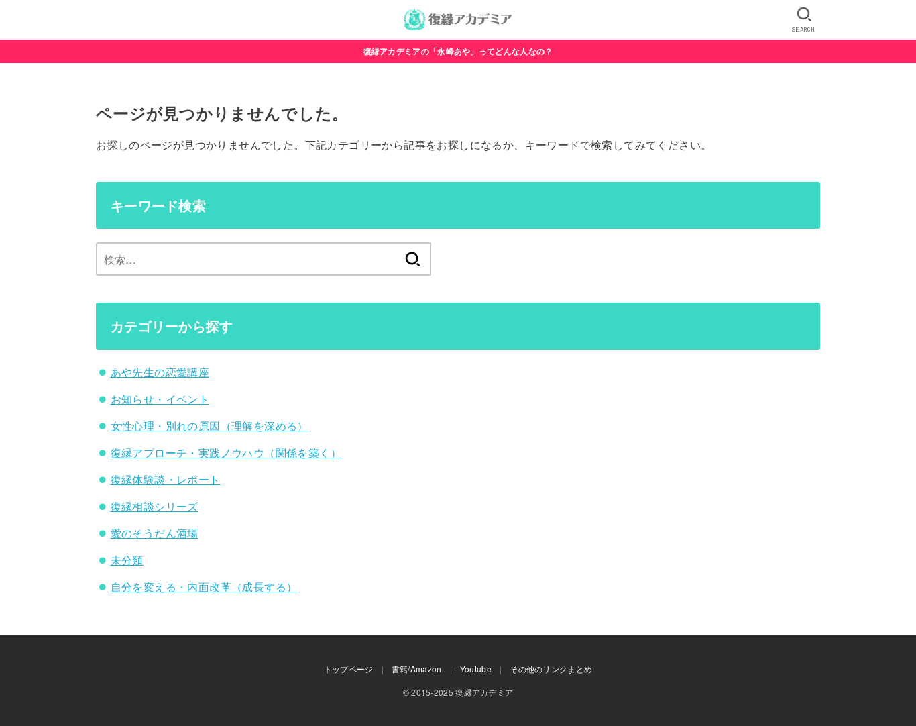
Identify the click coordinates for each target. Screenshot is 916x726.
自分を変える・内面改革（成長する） (204, 586)
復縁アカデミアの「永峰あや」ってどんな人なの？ (458, 51)
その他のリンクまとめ (551, 668)
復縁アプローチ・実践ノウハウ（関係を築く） (226, 452)
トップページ (349, 668)
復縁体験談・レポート (166, 479)
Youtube (476, 668)
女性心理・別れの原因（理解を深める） (209, 425)
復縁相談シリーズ (154, 506)
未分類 (127, 560)
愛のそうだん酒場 (154, 533)
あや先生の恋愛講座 (160, 372)
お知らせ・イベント (160, 399)
